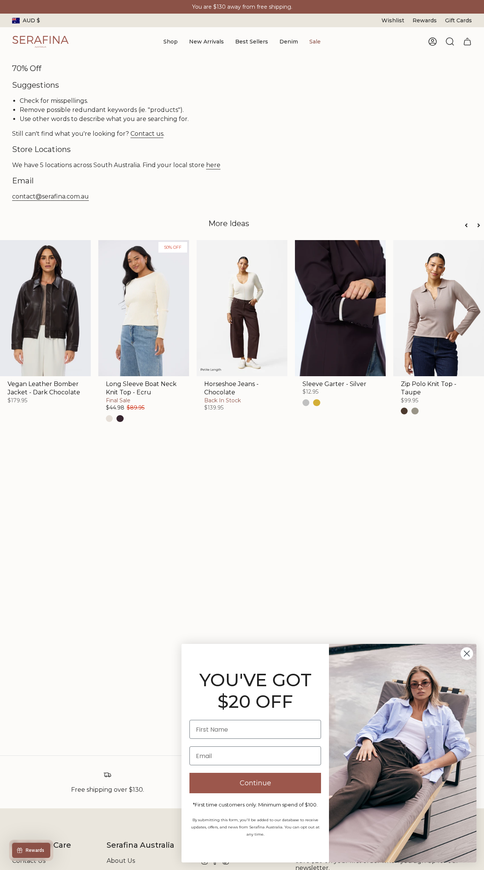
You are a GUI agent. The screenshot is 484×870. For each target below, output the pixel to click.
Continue (255, 783)
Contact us (146, 133)
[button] (170, 42)
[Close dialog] (466, 653)
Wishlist (393, 20)
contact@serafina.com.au (50, 196)
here (213, 165)
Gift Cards (458, 20)
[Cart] (467, 41)
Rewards (425, 20)
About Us (121, 860)
